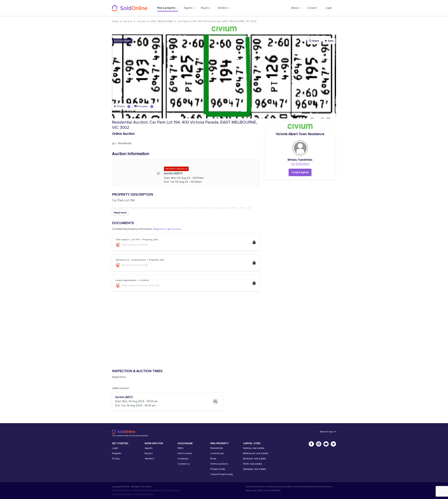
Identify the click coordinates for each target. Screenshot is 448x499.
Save (330, 41)
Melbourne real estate (255, 453)
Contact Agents (300, 172)
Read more (120, 212)
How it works (185, 453)
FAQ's (181, 448)
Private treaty (217, 469)
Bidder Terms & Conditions (148, 491)
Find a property (166, 7)
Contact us (184, 464)
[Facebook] (311, 444)
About (295, 7)
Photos (122, 106)
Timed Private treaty (221, 474)
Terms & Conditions (121, 491)
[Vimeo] (333, 444)
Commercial (217, 453)
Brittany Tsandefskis (300, 159)
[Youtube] (326, 444)
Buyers (205, 7)
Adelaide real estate (254, 469)
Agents (188, 7)
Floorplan (144, 106)
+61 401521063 (300, 164)
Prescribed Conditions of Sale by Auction (132, 494)
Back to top (327, 431)
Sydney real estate (253, 448)
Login (328, 7)
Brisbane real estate (254, 458)
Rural (213, 458)
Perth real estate (252, 464)
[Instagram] (318, 444)
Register (116, 453)
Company (183, 458)
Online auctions (219, 464)
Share (315, 41)
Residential (216, 448)
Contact (312, 7)
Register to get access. (167, 229)
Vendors (223, 7)
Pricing (115, 458)
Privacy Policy (171, 491)
